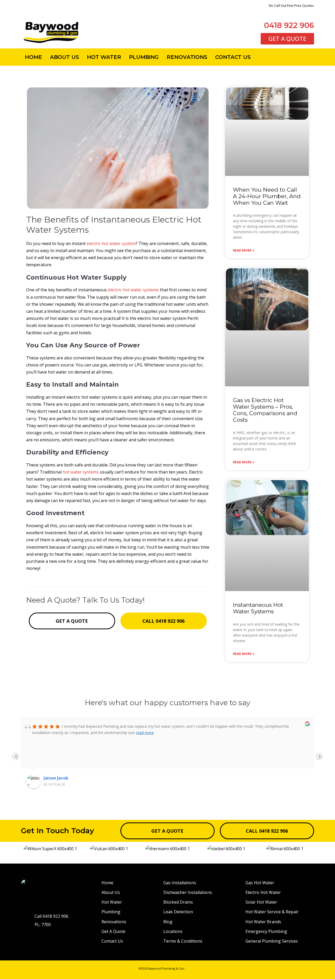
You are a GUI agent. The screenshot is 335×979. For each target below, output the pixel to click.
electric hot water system (111, 243)
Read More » (243, 250)
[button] (26, 849)
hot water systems (81, 472)
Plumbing (144, 57)
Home (33, 57)
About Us (64, 57)
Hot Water (104, 57)
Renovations (187, 57)
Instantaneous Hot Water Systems (258, 608)
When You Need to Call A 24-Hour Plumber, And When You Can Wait (267, 196)
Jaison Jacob (55, 778)
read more (145, 732)
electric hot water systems (133, 290)
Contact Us (233, 57)
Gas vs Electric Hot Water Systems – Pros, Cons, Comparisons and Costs (265, 410)
